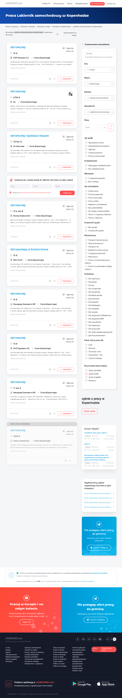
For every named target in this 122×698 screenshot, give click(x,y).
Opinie (8, 652)
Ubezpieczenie (81, 4)
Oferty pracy (58, 4)
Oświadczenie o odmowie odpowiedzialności (79, 657)
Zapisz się (67, 193)
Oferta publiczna (78, 648)
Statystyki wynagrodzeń (34, 659)
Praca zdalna (58, 661)
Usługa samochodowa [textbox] (99, 98)
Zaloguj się (111, 4)
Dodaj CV (46, 4)
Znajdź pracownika (32, 654)
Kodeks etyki (77, 670)
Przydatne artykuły (32, 661)
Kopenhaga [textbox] (94, 84)
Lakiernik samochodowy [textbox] (99, 112)
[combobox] (99, 69)
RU (108, 639)
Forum (69, 4)
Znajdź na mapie (31, 650)
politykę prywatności (43, 192)
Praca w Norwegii (59, 654)
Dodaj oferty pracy (107, 649)
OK (111, 127)
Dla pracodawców (97, 4)
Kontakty (9, 661)
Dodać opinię (89, 411)
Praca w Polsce (58, 650)
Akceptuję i (31, 192)
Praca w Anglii (58, 657)
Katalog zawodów (31, 657)
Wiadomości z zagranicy (34, 664)
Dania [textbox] (92, 70)
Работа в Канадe (59, 666)
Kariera (8, 650)
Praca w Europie (59, 648)
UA (111, 639)
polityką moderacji (87, 581)
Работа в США (59, 664)
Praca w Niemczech (60, 652)
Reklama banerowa (13, 657)
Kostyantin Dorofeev (99, 573)
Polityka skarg (77, 668)
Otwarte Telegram (100, 548)
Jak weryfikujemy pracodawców (78, 651)
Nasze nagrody (11, 659)
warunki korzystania (27, 192)
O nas (8, 648)
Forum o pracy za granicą (34, 652)
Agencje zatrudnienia (33, 648)
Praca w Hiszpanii (59, 659)
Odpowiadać (67, 79)
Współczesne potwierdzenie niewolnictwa (77, 664)
